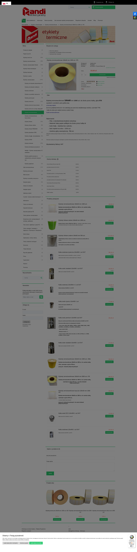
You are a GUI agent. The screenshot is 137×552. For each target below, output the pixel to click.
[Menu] (134, 535)
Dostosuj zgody (24, 543)
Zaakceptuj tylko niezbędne (11, 543)
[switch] (131, 546)
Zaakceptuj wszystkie (36, 543)
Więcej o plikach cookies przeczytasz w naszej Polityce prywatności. (16, 539)
